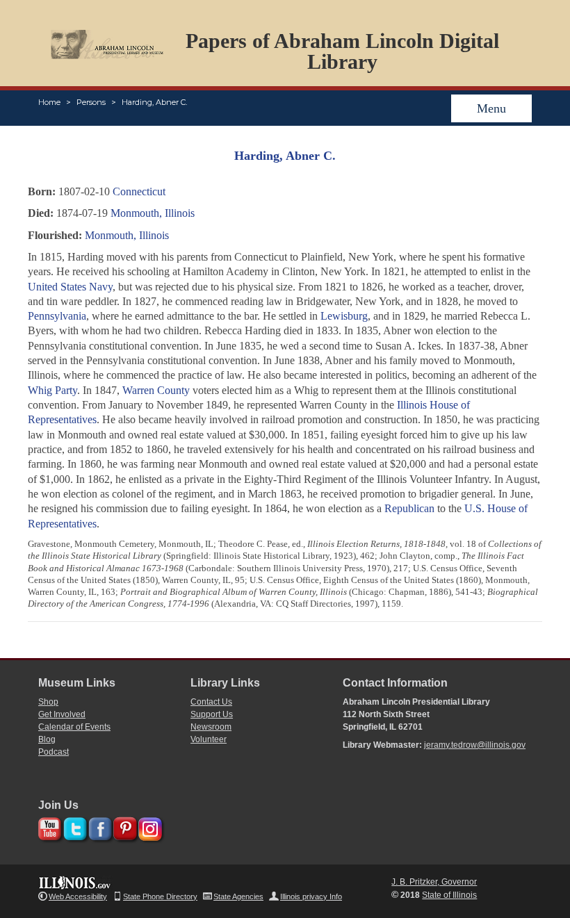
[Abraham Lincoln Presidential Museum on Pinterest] (123, 827)
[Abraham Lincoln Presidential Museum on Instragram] (148, 827)
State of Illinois (449, 895)
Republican (409, 508)
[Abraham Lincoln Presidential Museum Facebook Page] (98, 827)
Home (49, 102)
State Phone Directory (160, 896)
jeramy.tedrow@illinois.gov (475, 745)
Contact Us (211, 702)
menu (491, 108)
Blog (47, 739)
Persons (91, 102)
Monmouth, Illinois (153, 213)
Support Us (211, 714)
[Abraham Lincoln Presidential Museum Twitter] (73, 827)
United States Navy (70, 287)
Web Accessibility (78, 896)
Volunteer (208, 739)
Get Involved (62, 714)
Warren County (156, 390)
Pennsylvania (57, 316)
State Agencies (238, 896)
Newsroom (210, 727)
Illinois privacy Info (311, 896)
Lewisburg (344, 316)
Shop (48, 702)
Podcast (53, 752)
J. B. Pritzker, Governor (434, 882)
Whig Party (52, 390)
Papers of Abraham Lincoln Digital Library (342, 51)
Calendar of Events (74, 727)
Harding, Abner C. (154, 102)
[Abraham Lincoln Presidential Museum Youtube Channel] (48, 827)
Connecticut (139, 191)
